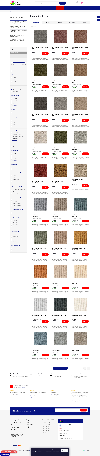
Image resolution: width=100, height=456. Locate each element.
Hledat (62, 3)
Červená (15, 98)
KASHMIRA (15, 236)
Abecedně (84, 22)
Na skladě (15, 70)
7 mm (14, 155)
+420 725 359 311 (65, 430)
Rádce (12, 424)
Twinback (15, 169)
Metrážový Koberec (16, 56)
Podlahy (28, 427)
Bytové (15, 199)
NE (14, 177)
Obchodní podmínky (14, 431)
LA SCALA (15, 240)
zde (58, 451)
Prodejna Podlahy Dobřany (15, 427)
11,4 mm (15, 224)
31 (14, 124)
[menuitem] (13, 8)
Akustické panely (30, 424)
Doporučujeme (36, 22)
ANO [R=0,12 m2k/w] (17, 179)
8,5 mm (14, 220)
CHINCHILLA (15, 234)
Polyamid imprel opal (17, 134)
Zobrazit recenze (22, 387)
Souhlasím (64, 450)
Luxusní (14, 201)
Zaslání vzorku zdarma (15, 426)
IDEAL (14, 79)
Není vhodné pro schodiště (18, 193)
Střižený (15, 146)
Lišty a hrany (29, 426)
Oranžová (15, 102)
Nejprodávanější (72, 22)
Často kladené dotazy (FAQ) (16, 422)
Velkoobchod (13, 429)
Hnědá (14, 103)
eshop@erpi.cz (64, 428)
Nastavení (35, 454)
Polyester (15, 132)
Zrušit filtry (19, 253)
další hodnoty (14, 105)
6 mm (14, 153)
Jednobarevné (16, 112)
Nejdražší (60, 22)
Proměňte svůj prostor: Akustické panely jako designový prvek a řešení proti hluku (18, 35)
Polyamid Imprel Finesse (17, 136)
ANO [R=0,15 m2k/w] (17, 181)
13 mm (14, 226)
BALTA (14, 77)
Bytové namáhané (16, 205)
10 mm (15, 222)
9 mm (14, 158)
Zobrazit (45, 53)
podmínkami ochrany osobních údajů (72, 413)
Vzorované (15, 114)
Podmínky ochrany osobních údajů (17, 432)
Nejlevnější (48, 22)
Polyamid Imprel (16, 138)
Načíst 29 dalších (59, 368)
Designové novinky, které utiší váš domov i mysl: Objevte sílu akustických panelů (18, 23)
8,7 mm (15, 157)
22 (14, 122)
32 (14, 126)
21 (14, 120)
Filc (14, 167)
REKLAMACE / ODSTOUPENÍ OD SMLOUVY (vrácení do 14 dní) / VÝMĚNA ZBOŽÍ (17, 435)
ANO (14, 175)
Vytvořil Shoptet (87, 450)
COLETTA (15, 238)
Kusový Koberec (16, 91)
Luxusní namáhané (16, 203)
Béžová (14, 100)
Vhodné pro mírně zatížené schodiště (19, 190)
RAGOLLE (15, 83)
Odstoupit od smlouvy (5, 454)
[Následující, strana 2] (85, 368)
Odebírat (84, 410)
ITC (14, 81)
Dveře (28, 422)
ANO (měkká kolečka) (17, 213)
